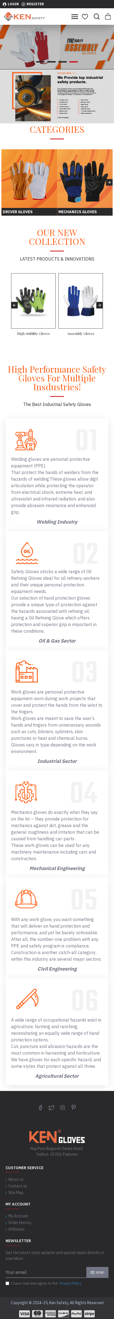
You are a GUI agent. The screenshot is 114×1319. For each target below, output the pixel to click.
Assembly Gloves (80, 333)
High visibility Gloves (33, 333)
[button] (4, 182)
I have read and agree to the (46, 1283)
